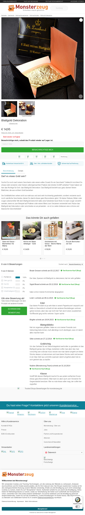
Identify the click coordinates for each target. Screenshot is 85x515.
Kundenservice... (69, 405)
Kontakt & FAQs (6, 426)
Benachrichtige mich (42, 150)
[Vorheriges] (3, 58)
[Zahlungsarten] (42, 413)
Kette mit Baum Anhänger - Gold (29, 243)
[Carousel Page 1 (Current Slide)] (40, 258)
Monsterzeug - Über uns (52, 426)
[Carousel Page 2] (42, 258)
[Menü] (81, 497)
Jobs (45, 430)
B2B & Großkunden (8, 434)
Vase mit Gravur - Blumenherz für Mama (8, 244)
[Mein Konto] (79, 8)
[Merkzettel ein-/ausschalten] (81, 96)
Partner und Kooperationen (53, 434)
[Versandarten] (21, 453)
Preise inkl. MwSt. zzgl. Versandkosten (12, 133)
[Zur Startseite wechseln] (28, 8)
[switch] (77, 506)
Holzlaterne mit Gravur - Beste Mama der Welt (53, 244)
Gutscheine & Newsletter (52, 442)
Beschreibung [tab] (8, 171)
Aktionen (47, 438)
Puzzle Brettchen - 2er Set (73, 243)
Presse (3, 430)
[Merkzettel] (72, 8)
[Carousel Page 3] (44, 258)
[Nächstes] (81, 58)
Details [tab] (20, 171)
